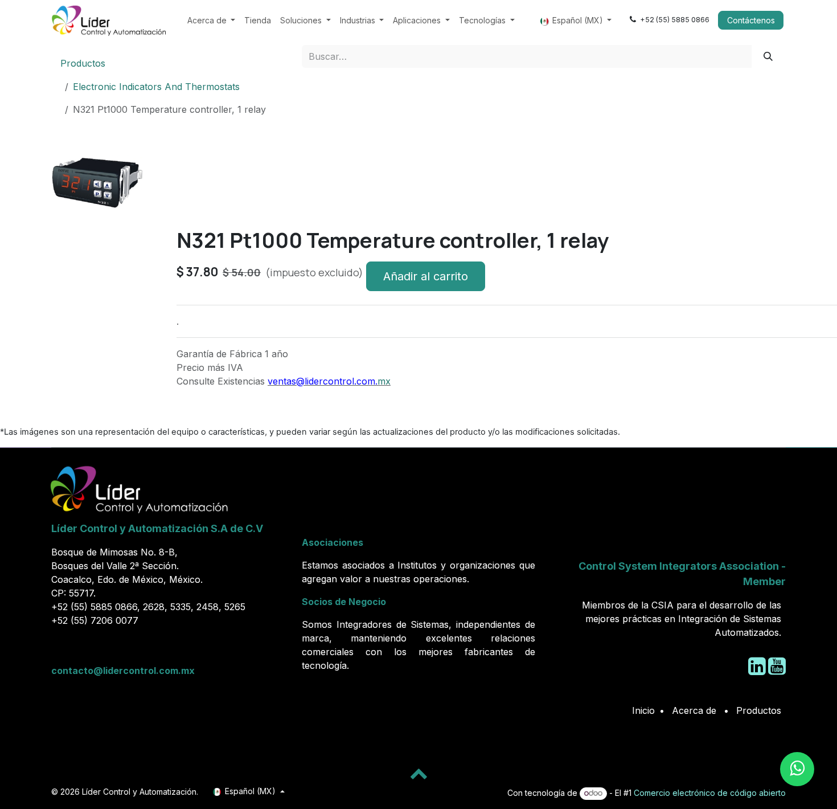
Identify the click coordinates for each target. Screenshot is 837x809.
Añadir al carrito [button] (425, 276)
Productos (82, 63)
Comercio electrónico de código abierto (710, 793)
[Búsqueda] (768, 56)
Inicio (643, 710)
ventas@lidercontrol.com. (323, 381)
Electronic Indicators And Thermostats (156, 86)
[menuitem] (211, 20)
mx (384, 381)
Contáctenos (751, 20)
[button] (69, 232)
